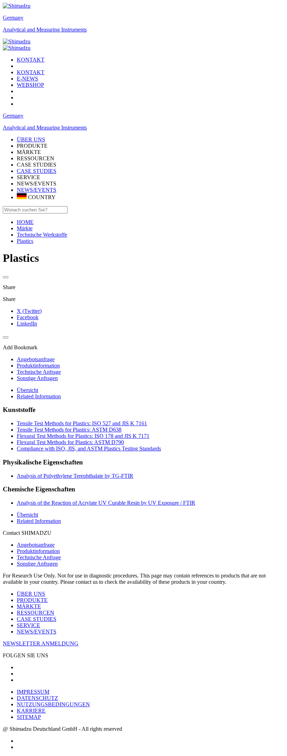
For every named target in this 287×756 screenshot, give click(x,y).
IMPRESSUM (33, 692)
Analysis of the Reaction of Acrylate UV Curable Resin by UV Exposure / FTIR (106, 503)
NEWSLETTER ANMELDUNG (40, 643)
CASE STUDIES (36, 171)
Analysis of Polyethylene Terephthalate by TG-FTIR (75, 476)
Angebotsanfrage (36, 545)
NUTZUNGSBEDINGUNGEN (53, 704)
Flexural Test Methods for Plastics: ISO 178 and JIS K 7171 (83, 436)
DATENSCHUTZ (37, 698)
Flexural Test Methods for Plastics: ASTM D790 (70, 442)
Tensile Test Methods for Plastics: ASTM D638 (69, 430)
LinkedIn (27, 324)
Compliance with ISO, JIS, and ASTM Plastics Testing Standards (89, 448)
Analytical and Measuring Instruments (45, 30)
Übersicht (27, 390)
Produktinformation (38, 551)
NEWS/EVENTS (36, 190)
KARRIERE (31, 711)
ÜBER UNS (31, 594)
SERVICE (28, 625)
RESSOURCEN (35, 613)
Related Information (39, 396)
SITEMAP (29, 717)
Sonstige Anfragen (37, 564)
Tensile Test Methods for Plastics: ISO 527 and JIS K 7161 (82, 423)
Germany (13, 18)
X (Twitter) (29, 311)
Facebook (27, 317)
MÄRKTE (29, 606)
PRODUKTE (32, 600)
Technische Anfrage (39, 557)
